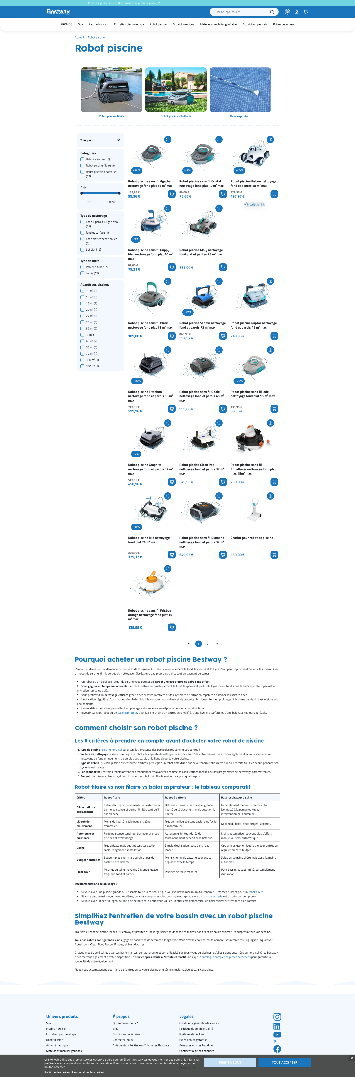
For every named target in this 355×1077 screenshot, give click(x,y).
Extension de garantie (193, 1039)
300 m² (92, 360)
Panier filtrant (97, 267)
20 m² (91, 309)
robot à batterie (212, 896)
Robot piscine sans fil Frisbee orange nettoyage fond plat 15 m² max (150, 614)
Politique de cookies (191, 1034)
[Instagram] (277, 1016)
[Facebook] (277, 1049)
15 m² (91, 297)
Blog (115, 1028)
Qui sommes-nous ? (125, 1023)
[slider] (81, 193)
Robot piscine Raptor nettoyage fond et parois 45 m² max (254, 325)
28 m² (91, 322)
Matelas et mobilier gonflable (64, 1051)
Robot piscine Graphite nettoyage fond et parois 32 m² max (150, 469)
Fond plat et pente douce (101, 241)
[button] (306, 11)
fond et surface (97, 232)
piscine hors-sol (112, 749)
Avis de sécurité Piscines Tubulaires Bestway (141, 1045)
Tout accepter (284, 1062)
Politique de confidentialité (196, 1028)
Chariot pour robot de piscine (252, 538)
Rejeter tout (230, 1062)
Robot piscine (54, 1039)
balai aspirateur (127, 712)
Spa (48, 1023)
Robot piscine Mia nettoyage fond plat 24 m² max (149, 540)
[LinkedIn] (277, 1026)
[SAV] (287, 12)
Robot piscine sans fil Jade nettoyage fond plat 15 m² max (253, 394)
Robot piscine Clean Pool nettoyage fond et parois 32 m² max (201, 469)
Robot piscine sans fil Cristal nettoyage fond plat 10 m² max (201, 183)
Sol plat (93, 249)
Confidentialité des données (196, 1051)
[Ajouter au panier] (172, 194)
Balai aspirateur (98, 159)
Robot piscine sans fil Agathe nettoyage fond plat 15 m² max (150, 183)
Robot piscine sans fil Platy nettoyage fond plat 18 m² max (150, 325)
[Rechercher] (272, 12)
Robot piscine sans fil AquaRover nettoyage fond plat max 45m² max (253, 469)
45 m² (91, 341)
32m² (91, 334)
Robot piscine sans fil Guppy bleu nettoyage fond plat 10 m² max (150, 254)
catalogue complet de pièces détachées (226, 957)
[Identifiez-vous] (297, 11)
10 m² (91, 290)
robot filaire (255, 892)
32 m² (91, 328)
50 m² (91, 347)
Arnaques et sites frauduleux (197, 1045)
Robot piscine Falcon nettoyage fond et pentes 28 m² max (253, 183)
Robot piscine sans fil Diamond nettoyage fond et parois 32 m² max (201, 542)
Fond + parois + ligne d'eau (102, 224)
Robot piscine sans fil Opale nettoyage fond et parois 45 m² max (201, 396)
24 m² (91, 316)
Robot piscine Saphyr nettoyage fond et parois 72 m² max (202, 325)
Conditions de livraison (127, 1034)
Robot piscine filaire (100, 165)
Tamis (92, 273)
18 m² (91, 303)
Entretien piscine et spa (61, 1034)
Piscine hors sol (56, 1028)
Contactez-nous (123, 1039)
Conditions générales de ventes (199, 1023)
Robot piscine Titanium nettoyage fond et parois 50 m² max (150, 396)
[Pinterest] (277, 1041)
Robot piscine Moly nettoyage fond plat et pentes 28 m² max (201, 252)
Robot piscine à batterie (101, 174)
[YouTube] (277, 1034)
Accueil (79, 37)
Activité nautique (57, 1045)
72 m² (91, 353)
